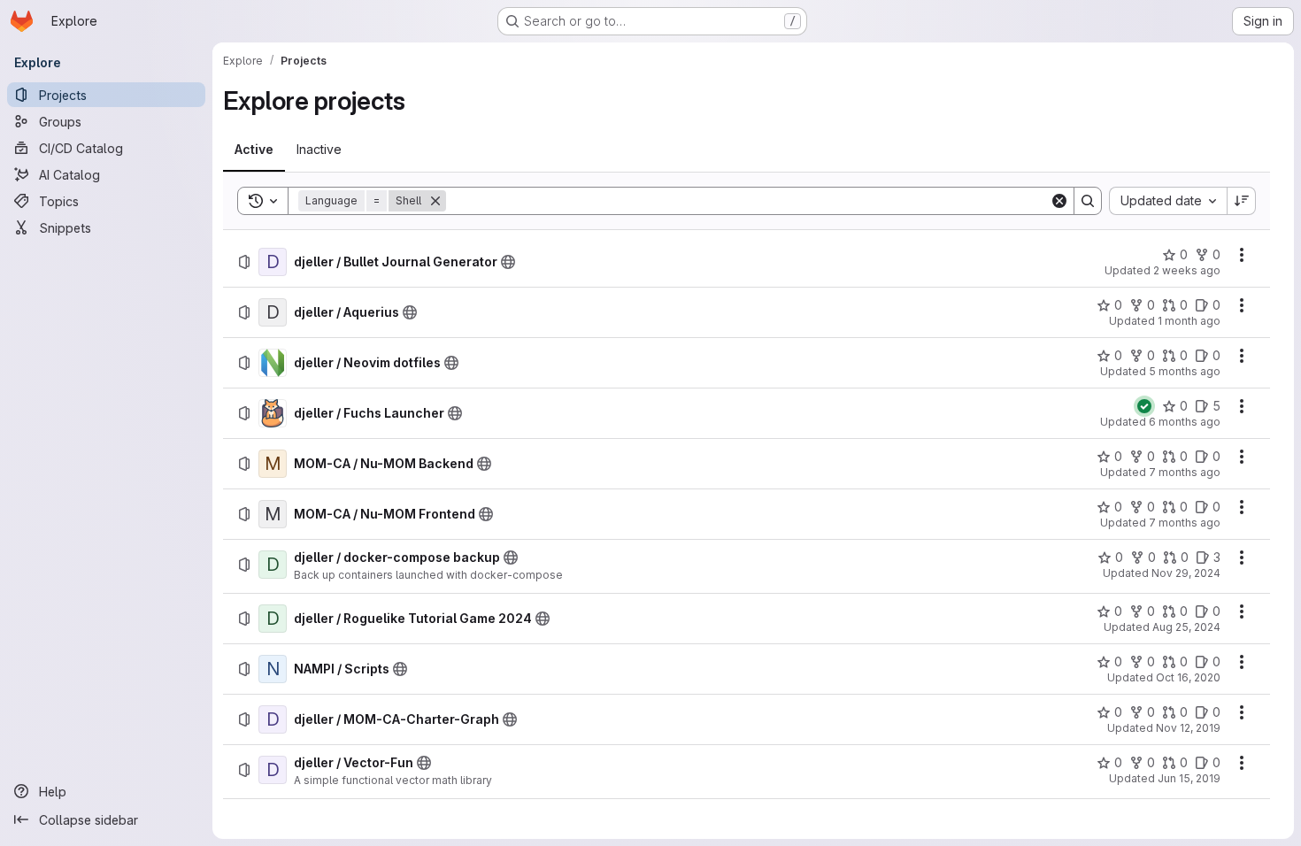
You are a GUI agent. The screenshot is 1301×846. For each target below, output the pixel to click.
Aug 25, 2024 (1186, 627)
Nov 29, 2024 (1185, 573)
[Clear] (1059, 201)
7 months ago (1184, 472)
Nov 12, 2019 (1188, 727)
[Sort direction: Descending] (1242, 201)
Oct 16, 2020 (1188, 677)
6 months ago (1184, 421)
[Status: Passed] (1144, 406)
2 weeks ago (1186, 270)
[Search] (1088, 201)
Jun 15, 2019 (1189, 778)
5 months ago (1184, 371)
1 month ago (1189, 320)
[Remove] (435, 201)
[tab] (254, 149)
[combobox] (1168, 201)
